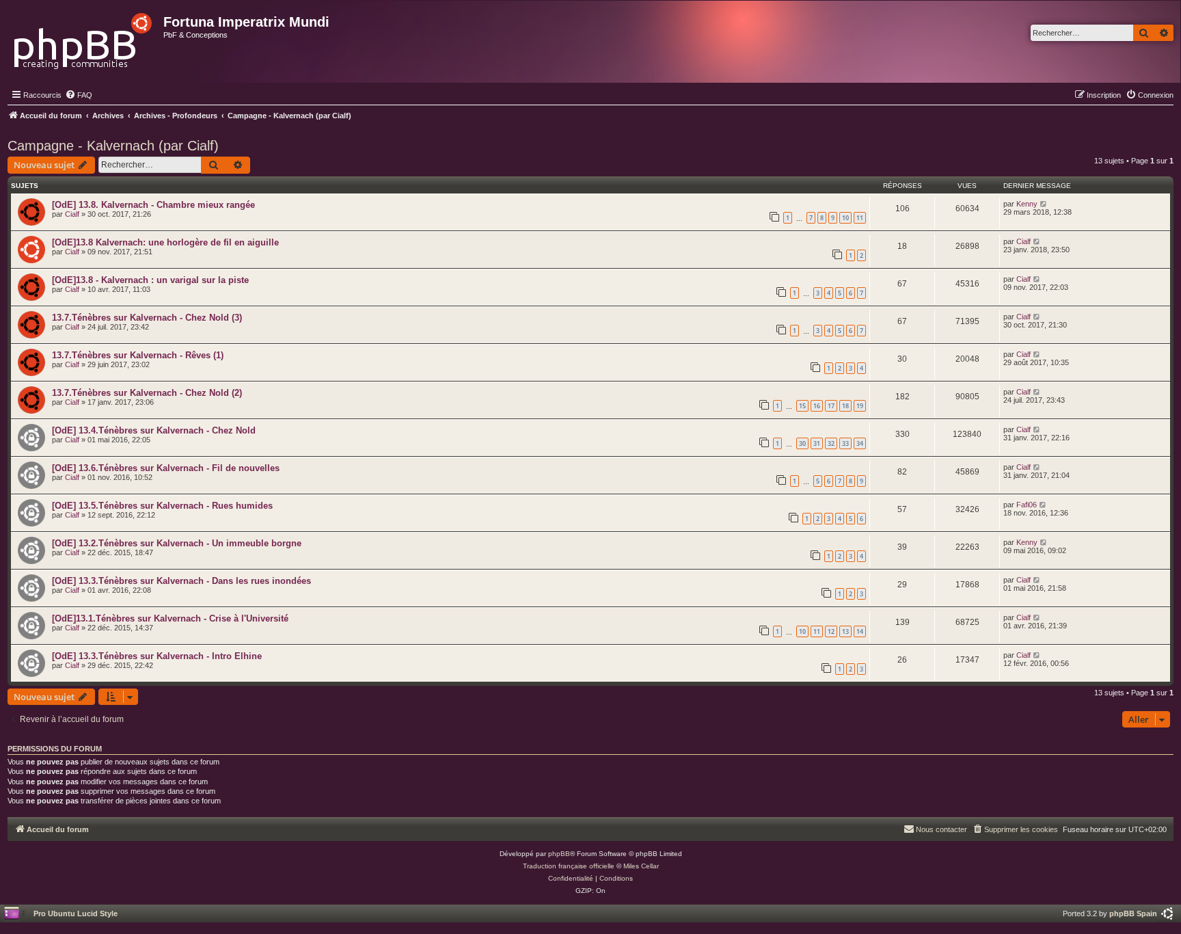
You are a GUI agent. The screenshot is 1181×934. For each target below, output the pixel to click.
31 (816, 443)
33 (845, 443)
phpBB (559, 853)
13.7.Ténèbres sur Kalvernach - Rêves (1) (137, 355)
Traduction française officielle (568, 866)
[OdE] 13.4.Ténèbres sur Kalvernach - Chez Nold (154, 430)
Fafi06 (1026, 505)
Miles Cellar (641, 866)
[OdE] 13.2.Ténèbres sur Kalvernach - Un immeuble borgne (176, 543)
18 (845, 405)
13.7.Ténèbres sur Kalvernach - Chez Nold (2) (147, 393)
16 (816, 405)
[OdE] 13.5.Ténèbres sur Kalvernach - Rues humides (162, 506)
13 (845, 631)
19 (859, 405)
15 (802, 405)
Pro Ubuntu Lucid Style (75, 913)
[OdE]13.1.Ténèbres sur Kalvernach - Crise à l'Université (170, 618)
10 (845, 217)
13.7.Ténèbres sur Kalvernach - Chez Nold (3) (147, 317)
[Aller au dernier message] (1044, 204)
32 (831, 443)
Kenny (1026, 204)
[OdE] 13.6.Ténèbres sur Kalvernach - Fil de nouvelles (166, 468)
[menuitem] (78, 95)
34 (859, 443)
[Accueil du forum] (83, 37)
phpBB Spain (1133, 913)
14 (859, 631)
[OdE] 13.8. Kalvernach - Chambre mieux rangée (153, 205)
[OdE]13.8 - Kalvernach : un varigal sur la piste (150, 280)
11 (859, 217)
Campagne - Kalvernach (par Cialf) (113, 145)
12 (831, 631)
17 (831, 405)
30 (802, 443)
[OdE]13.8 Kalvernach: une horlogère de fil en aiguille (165, 242)
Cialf (72, 214)
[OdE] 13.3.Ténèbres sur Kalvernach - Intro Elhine (157, 656)
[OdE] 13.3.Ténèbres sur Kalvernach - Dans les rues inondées (181, 581)
